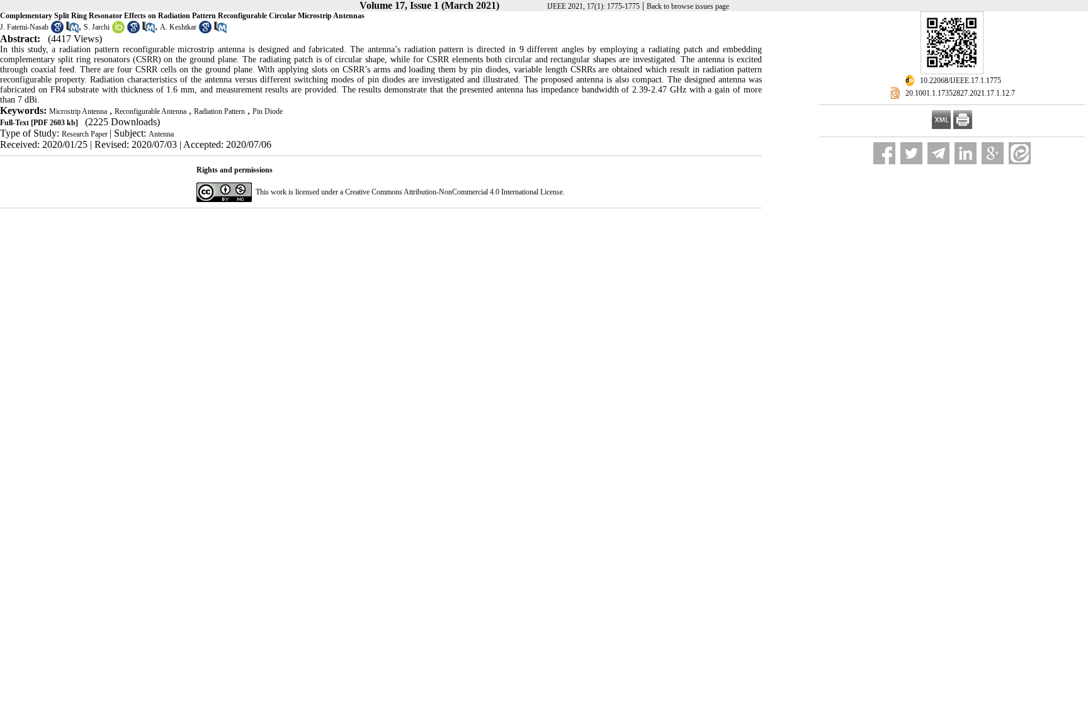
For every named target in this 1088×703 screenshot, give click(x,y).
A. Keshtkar (178, 27)
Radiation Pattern (219, 111)
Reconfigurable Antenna (150, 111)
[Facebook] (884, 153)
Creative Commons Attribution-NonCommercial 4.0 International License (454, 192)
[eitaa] (1020, 153)
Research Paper (86, 134)
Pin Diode (267, 111)
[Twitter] (911, 153)
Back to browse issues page (688, 6)
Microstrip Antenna (78, 111)
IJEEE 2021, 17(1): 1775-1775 (593, 6)
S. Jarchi (97, 27)
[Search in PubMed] (72, 30)
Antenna (161, 134)
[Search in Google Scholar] (57, 30)
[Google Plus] (993, 153)
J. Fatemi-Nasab (24, 27)
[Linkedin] (966, 153)
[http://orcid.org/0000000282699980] (118, 30)
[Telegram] (938, 153)
